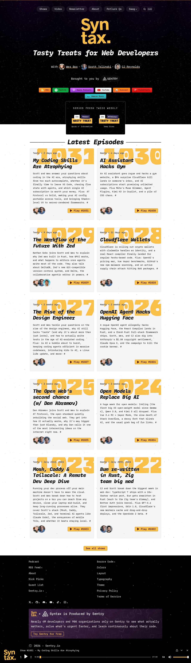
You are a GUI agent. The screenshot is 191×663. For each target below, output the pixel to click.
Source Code (105, 561)
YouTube (105, 90)
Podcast (34, 561)
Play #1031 (81, 210)
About (95, 9)
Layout (101, 573)
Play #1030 (148, 210)
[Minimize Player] (181, 650)
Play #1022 (148, 529)
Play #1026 (148, 362)
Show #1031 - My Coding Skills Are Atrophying (49, 650)
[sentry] (110, 79)
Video (58, 9)
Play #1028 (148, 282)
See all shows (95, 548)
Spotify (62, 90)
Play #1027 (81, 362)
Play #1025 (81, 440)
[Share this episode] (177, 650)
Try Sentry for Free (47, 634)
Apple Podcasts (84, 90)
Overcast (124, 90)
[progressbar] (37, 657)
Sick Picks (36, 579)
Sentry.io (35, 590)
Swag (132, 9)
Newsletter (76, 9)
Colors (101, 567)
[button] (21, 658)
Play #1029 (81, 282)
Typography (104, 579)
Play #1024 (148, 440)
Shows (43, 9)
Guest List (36, 585)
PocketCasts (144, 90)
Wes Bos (72, 66)
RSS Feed (35, 567)
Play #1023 (81, 529)
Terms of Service (109, 596)
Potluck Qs (114, 9)
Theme (100, 585)
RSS (47, 90)
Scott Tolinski (99, 66)
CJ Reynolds (131, 66)
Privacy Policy (107, 590)
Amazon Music (97, 96)
